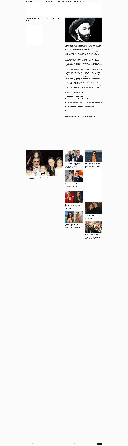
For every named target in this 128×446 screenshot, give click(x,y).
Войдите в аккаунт (71, 116)
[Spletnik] (29, 1)
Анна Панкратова (81, 1)
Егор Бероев (73, 1)
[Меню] (101, 1)
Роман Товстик (65, 1)
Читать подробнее (77, 443)
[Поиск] (99, 1)
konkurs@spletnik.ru (85, 86)
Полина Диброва (48, 1)
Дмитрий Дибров (57, 1)
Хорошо (99, 443)
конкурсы (69, 112)
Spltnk (69, 111)
